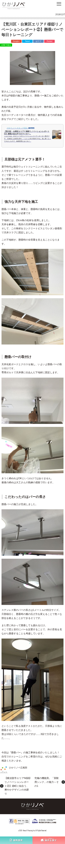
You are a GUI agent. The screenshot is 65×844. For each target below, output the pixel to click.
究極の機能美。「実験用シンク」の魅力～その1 (46, 782)
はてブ (38, 41)
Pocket (49, 41)
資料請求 (18, 840)
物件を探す (51, 840)
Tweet (27, 41)
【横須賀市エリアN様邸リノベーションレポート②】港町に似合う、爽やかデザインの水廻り (18, 786)
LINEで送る (6, 45)
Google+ (16, 41)
